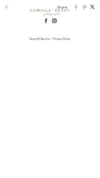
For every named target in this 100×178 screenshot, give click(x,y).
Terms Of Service (39, 38)
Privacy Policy (62, 38)
